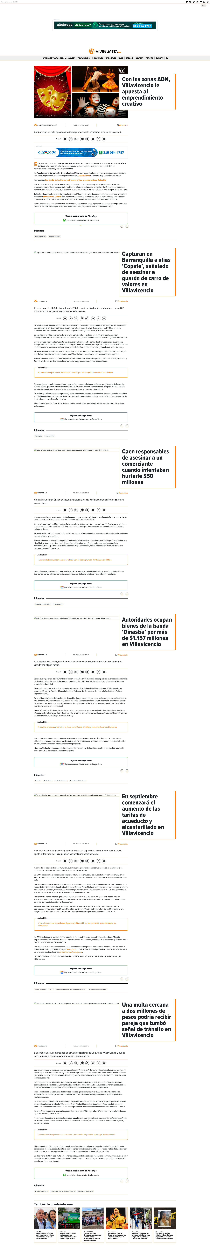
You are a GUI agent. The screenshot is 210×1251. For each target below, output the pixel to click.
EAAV (51, 989)
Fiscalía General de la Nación (42, 604)
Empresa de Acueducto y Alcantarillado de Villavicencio (70, 989)
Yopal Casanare (58, 604)
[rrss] (187, 2)
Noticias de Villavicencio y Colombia (58, 58)
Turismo (149, 58)
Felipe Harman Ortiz (40, 236)
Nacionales (111, 58)
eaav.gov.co (71, 949)
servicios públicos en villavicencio (97, 989)
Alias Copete (38, 436)
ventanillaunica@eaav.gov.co (70, 952)
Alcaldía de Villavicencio (41, 1191)
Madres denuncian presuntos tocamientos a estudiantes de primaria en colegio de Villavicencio (76, 1135)
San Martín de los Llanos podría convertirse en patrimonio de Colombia (75, 180)
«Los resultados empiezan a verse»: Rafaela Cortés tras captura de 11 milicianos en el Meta (74, 560)
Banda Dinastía (48, 781)
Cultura (139, 58)
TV (167, 58)
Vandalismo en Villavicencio (85, 1191)
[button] (127, 226)
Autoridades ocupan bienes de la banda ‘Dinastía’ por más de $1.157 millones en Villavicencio (75, 372)
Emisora (159, 58)
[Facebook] (65, 139)
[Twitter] (71, 139)
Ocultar (204, 5)
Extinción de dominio (61, 781)
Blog (121, 58)
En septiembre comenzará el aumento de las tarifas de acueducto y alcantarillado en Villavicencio (77, 727)
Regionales (97, 58)
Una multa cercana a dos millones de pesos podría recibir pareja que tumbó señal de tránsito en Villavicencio (77, 924)
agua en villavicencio (40, 989)
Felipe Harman (84, 176)
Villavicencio (84, 58)
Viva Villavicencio (50, 436)
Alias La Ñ (37, 781)
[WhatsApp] (76, 139)
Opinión (129, 58)
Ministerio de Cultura (52, 197)
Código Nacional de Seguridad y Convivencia (63, 1191)
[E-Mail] (93, 139)
